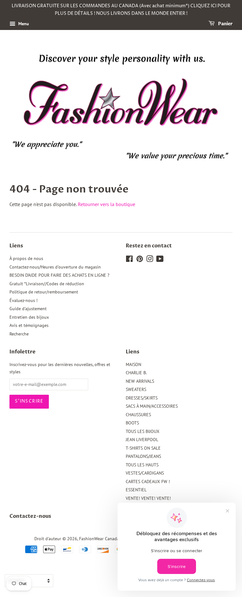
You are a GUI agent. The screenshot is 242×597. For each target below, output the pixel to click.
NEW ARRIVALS (140, 381)
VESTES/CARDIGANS (145, 473)
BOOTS (132, 423)
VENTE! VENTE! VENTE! (148, 498)
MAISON (133, 364)
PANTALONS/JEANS (143, 456)
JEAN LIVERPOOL (142, 439)
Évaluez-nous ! (23, 300)
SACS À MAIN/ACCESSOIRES (152, 406)
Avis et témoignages (29, 325)
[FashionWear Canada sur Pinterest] (139, 260)
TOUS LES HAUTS (142, 465)
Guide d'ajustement (28, 308)
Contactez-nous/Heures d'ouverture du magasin (55, 267)
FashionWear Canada (99, 538)
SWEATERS (136, 389)
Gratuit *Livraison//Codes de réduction (46, 284)
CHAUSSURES (138, 414)
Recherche (19, 334)
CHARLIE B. (136, 372)
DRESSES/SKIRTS (142, 398)
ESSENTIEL (136, 490)
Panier (225, 24)
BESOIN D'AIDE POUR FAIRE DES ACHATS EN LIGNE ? (59, 275)
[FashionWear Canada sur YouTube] (160, 260)
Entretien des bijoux (29, 317)
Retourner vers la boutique (106, 204)
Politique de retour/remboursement (43, 292)
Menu (23, 24)
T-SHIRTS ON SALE (143, 448)
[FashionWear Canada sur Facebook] (129, 260)
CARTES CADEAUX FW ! (148, 481)
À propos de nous (26, 258)
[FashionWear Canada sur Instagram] (149, 260)
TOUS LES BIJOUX (142, 431)
